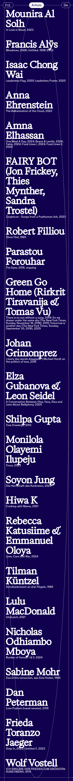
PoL (8, 5)
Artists (37, 5)
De (66, 5)
